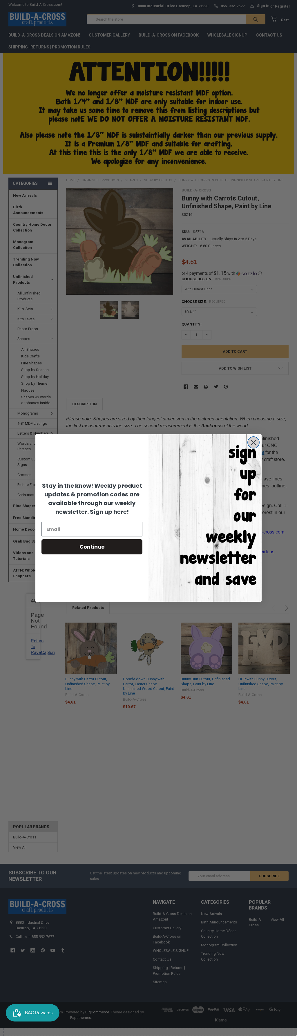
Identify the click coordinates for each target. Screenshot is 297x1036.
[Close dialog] (253, 442)
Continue (92, 546)
